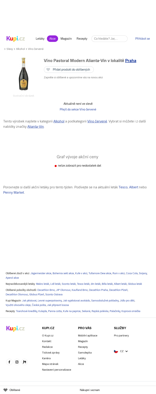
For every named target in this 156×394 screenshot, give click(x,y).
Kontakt (46, 341)
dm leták (96, 284)
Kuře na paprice (72, 311)
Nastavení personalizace (56, 369)
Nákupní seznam (90, 390)
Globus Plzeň (36, 294)
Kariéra (46, 358)
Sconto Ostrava (54, 294)
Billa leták (107, 284)
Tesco (123, 187)
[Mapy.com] (24, 362)
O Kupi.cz (47, 335)
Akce (52, 38)
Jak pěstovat (29, 300)
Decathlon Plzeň (118, 290)
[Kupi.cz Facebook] (9, 362)
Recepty (82, 38)
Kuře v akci (81, 273)
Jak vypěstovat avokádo (76, 300)
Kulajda (42, 311)
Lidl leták (55, 284)
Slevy (9, 48)
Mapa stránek (50, 364)
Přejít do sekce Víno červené (78, 109)
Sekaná (86, 311)
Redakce (47, 346)
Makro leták (42, 284)
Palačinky (115, 311)
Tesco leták (83, 284)
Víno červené (35, 48)
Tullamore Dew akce (100, 273)
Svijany (143, 273)
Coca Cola (132, 273)
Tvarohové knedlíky (26, 311)
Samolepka (85, 352)
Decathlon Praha (98, 290)
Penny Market (13, 192)
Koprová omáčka (130, 311)
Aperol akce (12, 277)
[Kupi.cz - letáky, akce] (15, 39)
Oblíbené (15, 390)
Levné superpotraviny (50, 300)
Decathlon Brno (46, 290)
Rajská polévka (100, 311)
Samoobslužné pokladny (105, 300)
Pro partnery (121, 335)
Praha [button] (130, 60)
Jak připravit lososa (58, 305)
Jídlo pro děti (127, 300)
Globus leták (135, 284)
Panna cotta (55, 311)
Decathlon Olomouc (17, 294)
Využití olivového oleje (18, 305)
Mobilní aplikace (87, 335)
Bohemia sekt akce (63, 273)
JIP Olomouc (63, 290)
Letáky (40, 38)
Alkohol (20, 48)
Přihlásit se (142, 38)
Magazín (66, 38)
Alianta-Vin (35, 127)
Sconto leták (69, 284)
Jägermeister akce (40, 273)
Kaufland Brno (80, 290)
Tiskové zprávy (51, 352)
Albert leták (120, 284)
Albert (133, 187)
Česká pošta (39, 305)
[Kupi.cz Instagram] (17, 362)
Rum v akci (119, 273)
